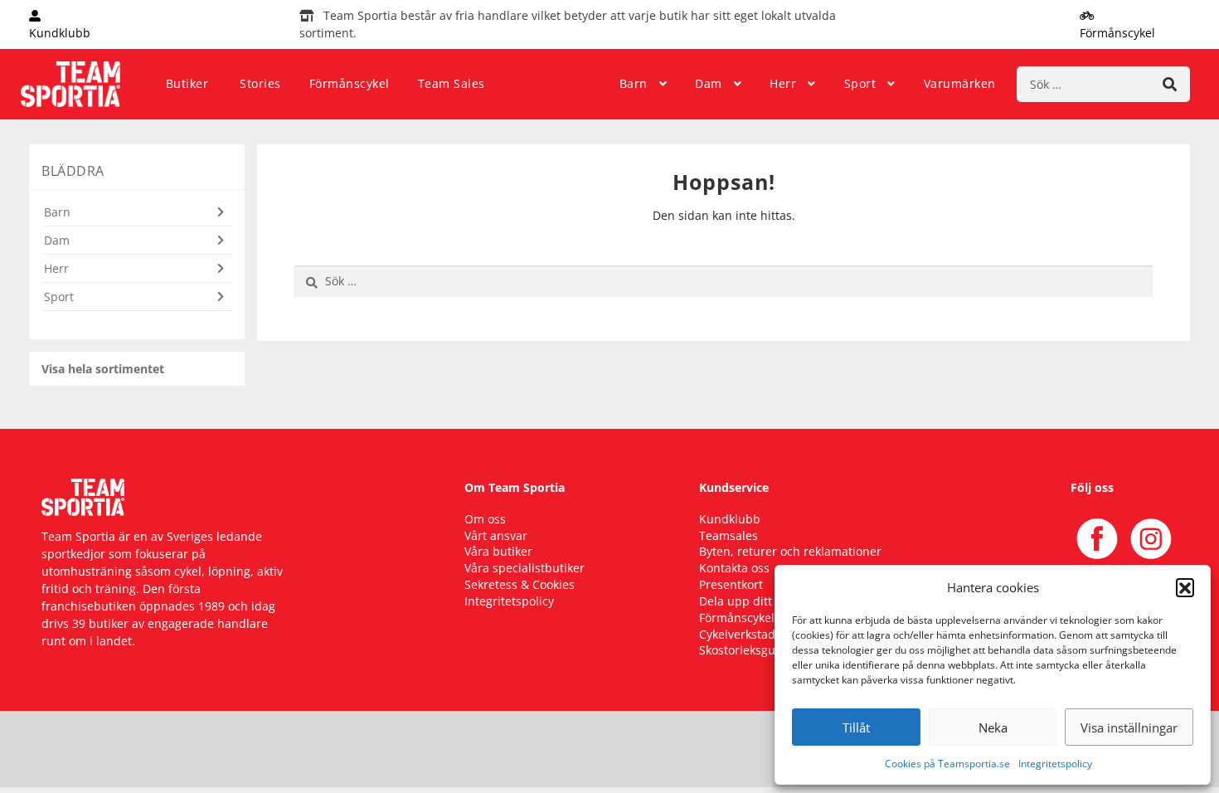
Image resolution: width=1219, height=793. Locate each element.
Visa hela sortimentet (102, 369)
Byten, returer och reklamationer (790, 551)
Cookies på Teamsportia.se (947, 764)
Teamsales (728, 535)
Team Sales (451, 83)
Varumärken (960, 83)
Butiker (187, 83)
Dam (708, 83)
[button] (1185, 587)
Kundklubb (729, 519)
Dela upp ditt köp (747, 601)
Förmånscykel (349, 83)
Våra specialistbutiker (524, 568)
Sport (860, 83)
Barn (633, 83)
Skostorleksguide (746, 650)
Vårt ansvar (495, 535)
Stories (260, 83)
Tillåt (856, 727)
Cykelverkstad (737, 634)
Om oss (485, 519)
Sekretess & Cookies (519, 584)
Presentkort (731, 584)
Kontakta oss (734, 568)
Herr (783, 83)
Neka (993, 727)
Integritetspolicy (1055, 764)
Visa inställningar (1129, 727)
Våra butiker (498, 551)
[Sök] (1170, 84)
